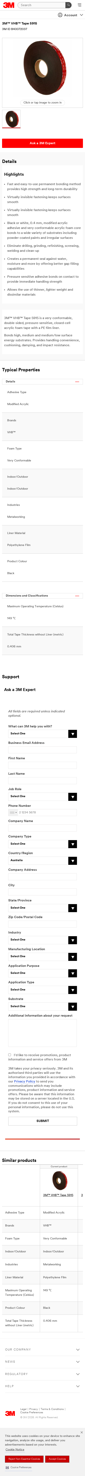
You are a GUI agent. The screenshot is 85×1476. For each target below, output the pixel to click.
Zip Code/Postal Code (25, 917)
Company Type (19, 836)
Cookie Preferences (31, 1412)
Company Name (20, 821)
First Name (16, 758)
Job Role (14, 789)
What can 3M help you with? (30, 726)
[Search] (68, 5)
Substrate (15, 999)
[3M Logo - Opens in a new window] (8, 5)
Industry (14, 932)
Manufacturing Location (26, 949)
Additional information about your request (40, 1015)
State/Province (20, 900)
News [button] (10, 1361)
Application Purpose (23, 966)
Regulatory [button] (16, 1374)
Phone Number (19, 806)
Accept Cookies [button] (57, 1459)
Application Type (21, 982)
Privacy (33, 1409)
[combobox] (13, 812)
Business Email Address (26, 743)
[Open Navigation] (79, 5)
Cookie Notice (15, 1449)
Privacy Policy (24, 1081)
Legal (23, 1409)
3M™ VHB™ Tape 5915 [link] (58, 1195)
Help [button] (9, 1386)
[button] (18, 1467)
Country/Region (20, 853)
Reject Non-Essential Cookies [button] (24, 1459)
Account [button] (70, 15)
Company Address (22, 870)
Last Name (16, 774)
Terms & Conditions (52, 1409)
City (11, 885)
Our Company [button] (18, 1349)
